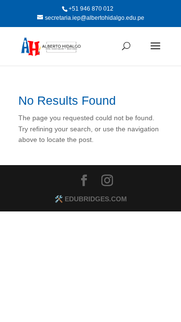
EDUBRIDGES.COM (96, 199)
